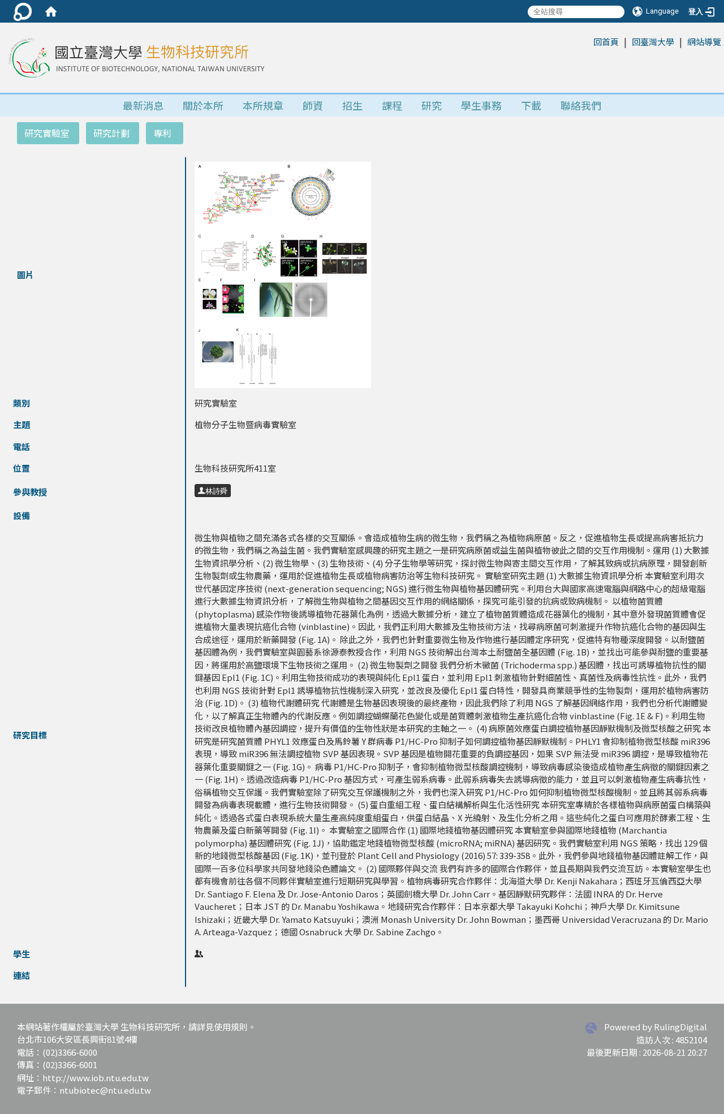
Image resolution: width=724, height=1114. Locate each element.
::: (587, 41)
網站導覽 (704, 42)
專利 (162, 133)
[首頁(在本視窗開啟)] (51, 11)
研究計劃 (111, 133)
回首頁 (606, 42)
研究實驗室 (47, 133)
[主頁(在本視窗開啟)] (135, 57)
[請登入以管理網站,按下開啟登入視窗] (22, 11)
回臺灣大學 (653, 42)
